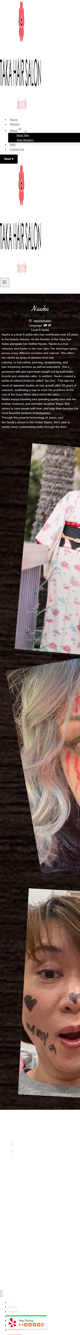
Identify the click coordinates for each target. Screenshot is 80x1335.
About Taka (22, 135)
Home (14, 119)
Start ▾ (9, 159)
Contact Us (17, 149)
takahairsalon (42, 320)
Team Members (25, 140)
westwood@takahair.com (32, 1158)
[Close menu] (1, 1293)
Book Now (14, 1329)
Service (14, 124)
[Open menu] (4, 282)
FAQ (13, 144)
